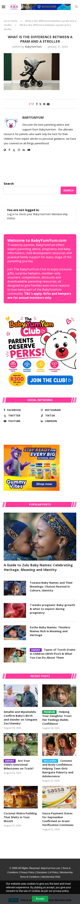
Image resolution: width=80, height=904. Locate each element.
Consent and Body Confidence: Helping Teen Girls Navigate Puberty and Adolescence (57, 768)
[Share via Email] (48, 104)
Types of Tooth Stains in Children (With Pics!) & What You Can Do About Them (52, 653)
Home (14, 21)
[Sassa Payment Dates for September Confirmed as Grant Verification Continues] (59, 797)
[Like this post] (32, 104)
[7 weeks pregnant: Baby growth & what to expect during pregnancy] (15, 610)
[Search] (76, 7)
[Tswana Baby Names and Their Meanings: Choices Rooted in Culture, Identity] (15, 588)
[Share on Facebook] (37, 104)
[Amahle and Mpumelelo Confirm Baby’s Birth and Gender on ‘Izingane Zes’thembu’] (21, 695)
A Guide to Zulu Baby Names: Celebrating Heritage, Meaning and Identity (38, 567)
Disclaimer (41, 872)
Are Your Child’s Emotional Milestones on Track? (19, 764)
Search (9, 184)
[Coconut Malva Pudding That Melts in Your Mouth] (21, 797)
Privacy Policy (27, 872)
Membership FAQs (51, 877)
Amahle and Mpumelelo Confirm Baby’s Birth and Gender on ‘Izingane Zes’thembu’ (20, 717)
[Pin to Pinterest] (44, 104)
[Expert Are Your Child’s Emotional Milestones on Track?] (21, 744)
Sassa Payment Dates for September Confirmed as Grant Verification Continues (57, 819)
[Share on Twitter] (40, 104)
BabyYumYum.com (50, 868)
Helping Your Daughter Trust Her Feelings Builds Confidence (57, 717)
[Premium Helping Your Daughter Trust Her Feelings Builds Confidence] (59, 695)
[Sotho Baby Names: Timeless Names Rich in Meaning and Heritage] (15, 632)
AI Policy (53, 872)
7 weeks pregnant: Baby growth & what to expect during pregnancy (52, 608)
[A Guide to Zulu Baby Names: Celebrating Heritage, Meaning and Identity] (40, 537)
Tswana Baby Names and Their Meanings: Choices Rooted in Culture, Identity (51, 586)
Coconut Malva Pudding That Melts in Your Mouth (20, 817)
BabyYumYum (33, 46)
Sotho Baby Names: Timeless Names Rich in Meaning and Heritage (50, 631)
